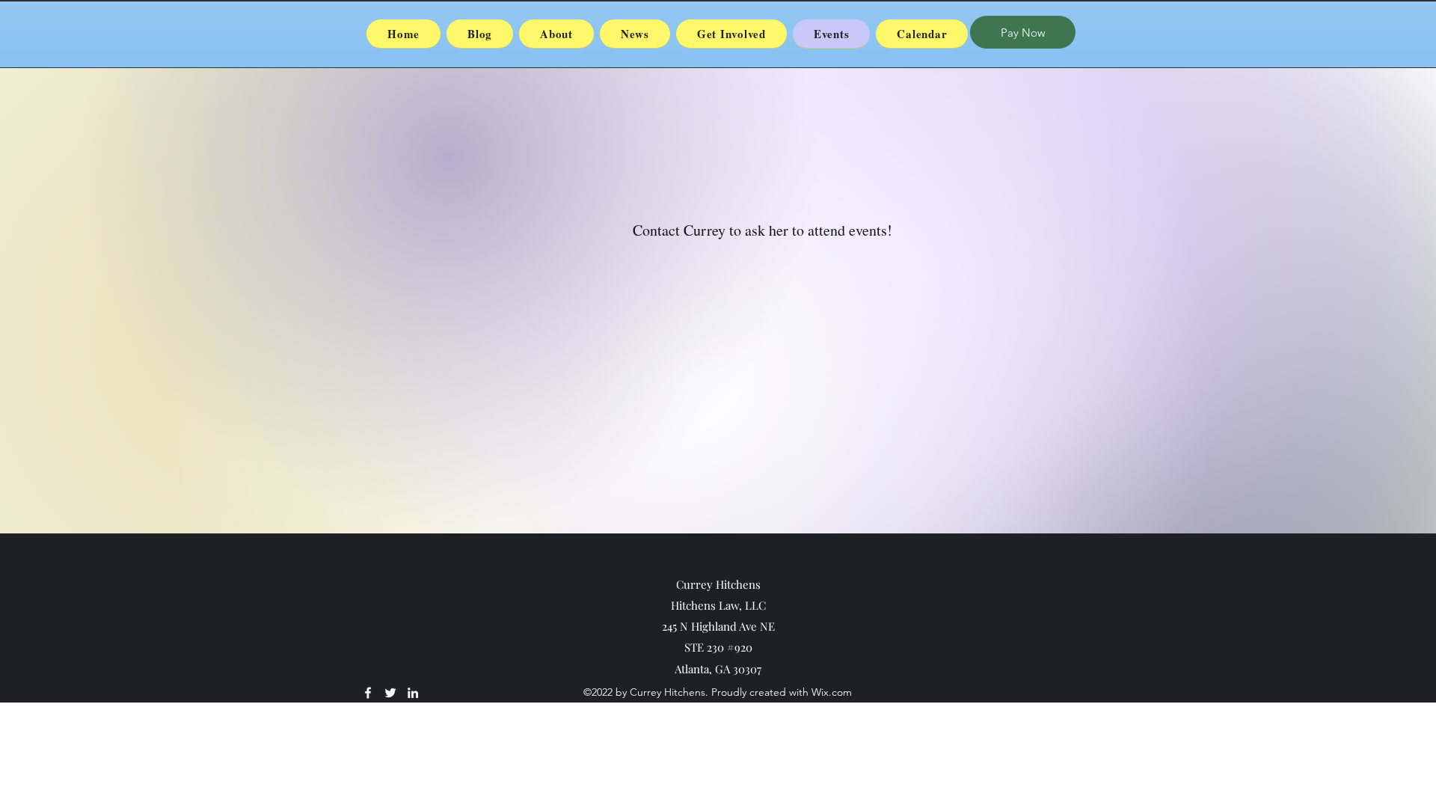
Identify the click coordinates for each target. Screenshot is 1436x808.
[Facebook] (367, 692)
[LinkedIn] (412, 692)
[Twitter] (390, 692)
